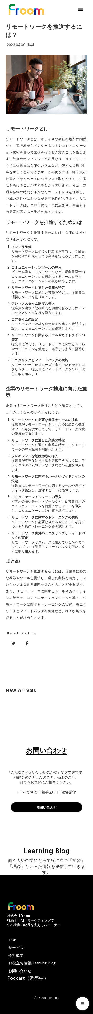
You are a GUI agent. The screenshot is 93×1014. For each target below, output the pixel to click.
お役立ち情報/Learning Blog (32, 963)
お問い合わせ (19, 970)
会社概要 (16, 955)
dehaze (80, 9)
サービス (16, 947)
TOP (12, 940)
